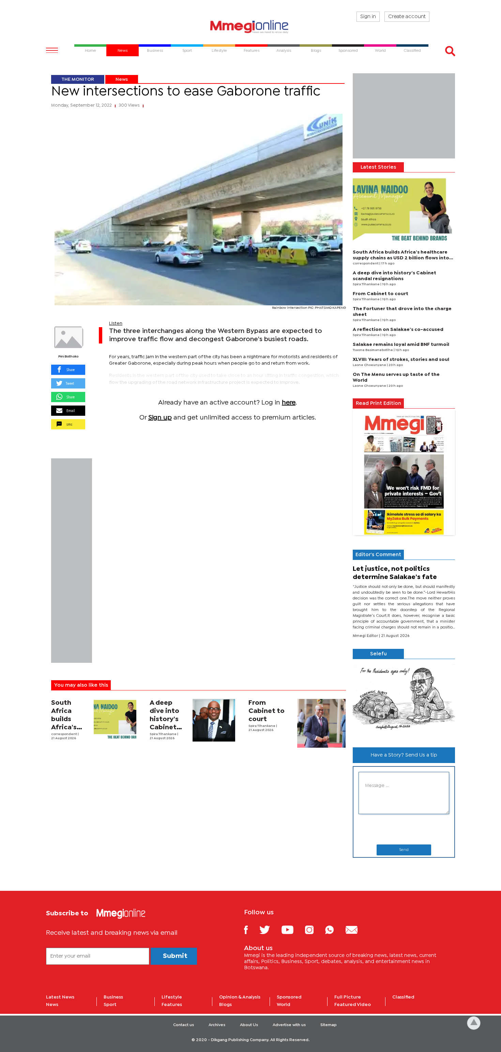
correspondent (64, 734)
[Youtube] (292, 929)
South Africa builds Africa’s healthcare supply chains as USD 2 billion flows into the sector (401, 258)
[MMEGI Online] (250, 26)
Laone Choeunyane (370, 365)
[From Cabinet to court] (321, 723)
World (283, 1005)
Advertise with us (289, 1025)
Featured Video (352, 1005)
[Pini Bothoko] (68, 337)
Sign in (368, 17)
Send (404, 850)
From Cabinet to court (266, 711)
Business (113, 997)
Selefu (378, 654)
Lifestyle (172, 997)
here (288, 403)
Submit (175, 956)
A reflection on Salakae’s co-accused (398, 329)
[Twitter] (269, 929)
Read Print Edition (378, 403)
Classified (403, 997)
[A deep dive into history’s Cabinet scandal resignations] (214, 720)
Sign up (160, 418)
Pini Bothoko (68, 356)
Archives (217, 1025)
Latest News (60, 997)
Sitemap (328, 1025)
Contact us (183, 1025)
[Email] (356, 929)
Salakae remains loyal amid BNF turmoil (401, 344)
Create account (407, 17)
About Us (249, 1025)
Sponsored (289, 997)
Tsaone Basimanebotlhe (373, 350)
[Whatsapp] (334, 929)
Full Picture (347, 997)
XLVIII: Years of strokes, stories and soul (401, 359)
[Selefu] (404, 700)
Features (172, 1005)
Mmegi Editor (366, 636)
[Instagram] (314, 929)
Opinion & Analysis (239, 997)
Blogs (225, 1005)
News (122, 79)
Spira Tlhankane (163, 734)
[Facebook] (251, 929)
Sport (110, 1005)
